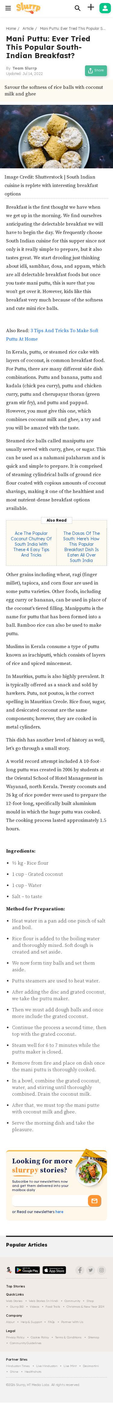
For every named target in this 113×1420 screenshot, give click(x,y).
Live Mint (70, 1366)
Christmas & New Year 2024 (86, 1307)
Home (11, 28)
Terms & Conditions (68, 1337)
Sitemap (93, 1337)
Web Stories (14, 1301)
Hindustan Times (18, 1366)
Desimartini (91, 1366)
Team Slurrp (24, 68)
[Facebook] (79, 1270)
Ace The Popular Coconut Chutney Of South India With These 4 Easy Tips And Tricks (31, 544)
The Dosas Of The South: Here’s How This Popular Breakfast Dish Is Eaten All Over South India (81, 547)
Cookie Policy (40, 1337)
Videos (34, 1307)
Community (72, 1301)
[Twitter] (90, 1270)
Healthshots (33, 1372)
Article (28, 28)
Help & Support (31, 1322)
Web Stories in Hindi (43, 1301)
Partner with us (72, 1322)
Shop (90, 1301)
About (10, 1322)
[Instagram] (101, 1270)
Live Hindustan (47, 1366)
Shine (14, 1372)
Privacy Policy (15, 1337)
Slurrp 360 (17, 1307)
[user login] (105, 8)
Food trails (53, 1307)
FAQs (51, 1322)
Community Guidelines (26, 1343)
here (59, 1211)
